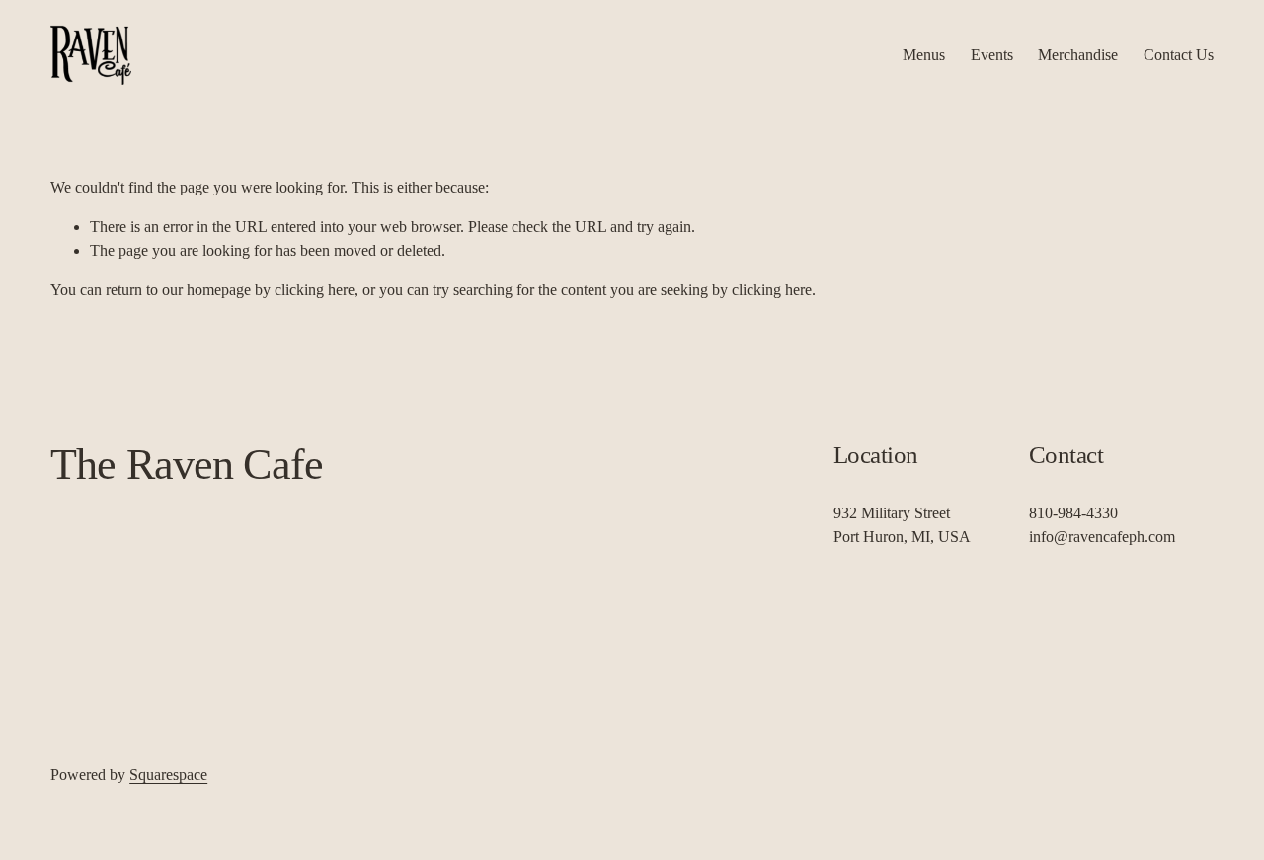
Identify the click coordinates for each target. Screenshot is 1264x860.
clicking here (315, 289)
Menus (924, 54)
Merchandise (1078, 54)
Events (992, 54)
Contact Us (1179, 54)
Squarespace (168, 774)
